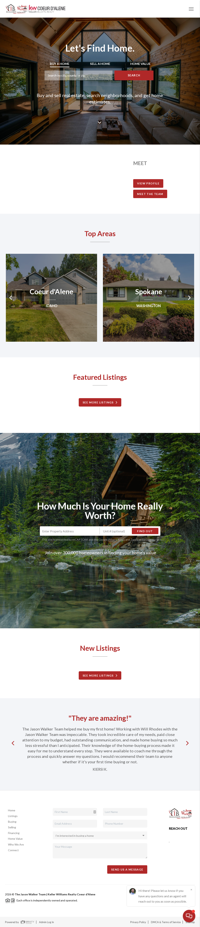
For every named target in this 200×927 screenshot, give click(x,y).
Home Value (15, 838)
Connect (13, 850)
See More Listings (99, 402)
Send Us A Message (127, 869)
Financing (14, 833)
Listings (13, 816)
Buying (12, 821)
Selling (12, 827)
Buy (59, 63)
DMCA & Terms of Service (166, 922)
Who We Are (16, 844)
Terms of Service (140, 539)
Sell (100, 63)
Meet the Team (150, 194)
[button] (14, 743)
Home (11, 810)
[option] (51, 298)
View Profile (148, 183)
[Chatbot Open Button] (189, 916)
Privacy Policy (116, 539)
